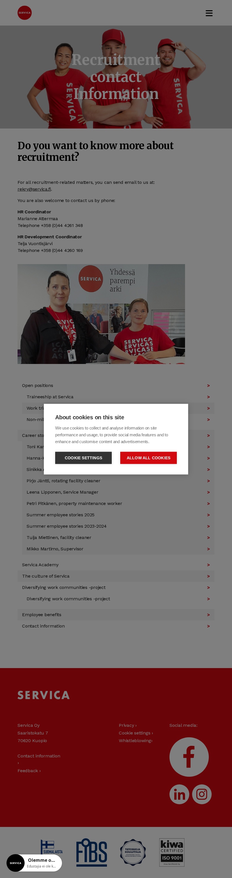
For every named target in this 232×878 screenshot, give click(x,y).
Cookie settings (83, 458)
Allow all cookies (148, 458)
